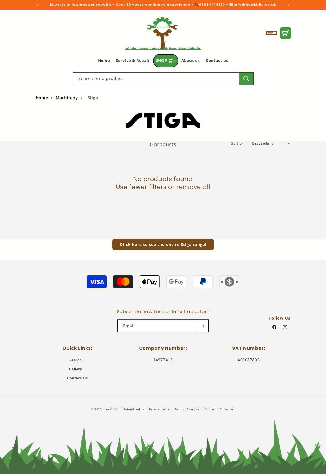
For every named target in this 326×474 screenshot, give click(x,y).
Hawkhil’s (110, 409)
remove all (193, 187)
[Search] (246, 79)
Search (75, 360)
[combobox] (163, 78)
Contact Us (77, 377)
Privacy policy (159, 409)
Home (42, 98)
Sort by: (238, 143)
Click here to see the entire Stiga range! (163, 244)
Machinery (67, 98)
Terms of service (187, 409)
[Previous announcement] (37, 5)
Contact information (220, 409)
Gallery (75, 369)
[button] (165, 60)
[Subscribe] (202, 326)
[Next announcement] (288, 5)
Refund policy (133, 409)
